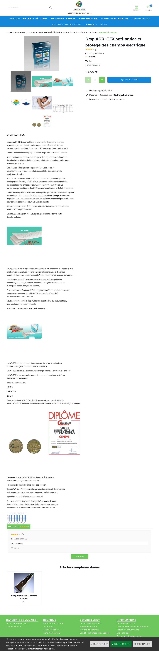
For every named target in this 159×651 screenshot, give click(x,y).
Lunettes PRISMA (51, 630)
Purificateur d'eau (88, 18)
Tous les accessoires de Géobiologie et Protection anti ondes (55, 32)
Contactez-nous (13, 627)
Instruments (49, 627)
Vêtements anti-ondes (53, 623)
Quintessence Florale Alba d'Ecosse (66, 24)
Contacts (103, 24)
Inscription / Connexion (90, 623)
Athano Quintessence (141, 18)
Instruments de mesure (63, 18)
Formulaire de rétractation (129, 636)
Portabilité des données (128, 630)
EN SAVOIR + (90, 24)
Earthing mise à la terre (35, 18)
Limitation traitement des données (133, 627)
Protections (14, 18)
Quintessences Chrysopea (114, 18)
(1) (96, 50)
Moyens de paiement (89, 630)
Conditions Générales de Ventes (94, 633)
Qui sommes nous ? (126, 623)
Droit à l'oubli (123, 633)
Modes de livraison (88, 627)
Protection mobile (51, 633)
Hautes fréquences (108, 32)
